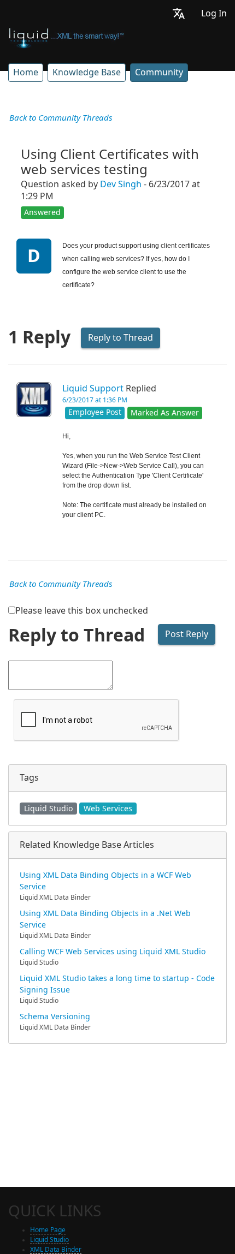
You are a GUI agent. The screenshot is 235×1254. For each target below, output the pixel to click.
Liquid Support (93, 388)
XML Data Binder (55, 1249)
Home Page (48, 1230)
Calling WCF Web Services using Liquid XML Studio (112, 951)
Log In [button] (214, 13)
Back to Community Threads (60, 118)
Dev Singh (121, 184)
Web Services (108, 808)
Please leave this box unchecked (81, 610)
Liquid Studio (48, 808)
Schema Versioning (55, 1016)
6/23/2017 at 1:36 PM (94, 400)
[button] (179, 13)
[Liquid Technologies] (66, 37)
